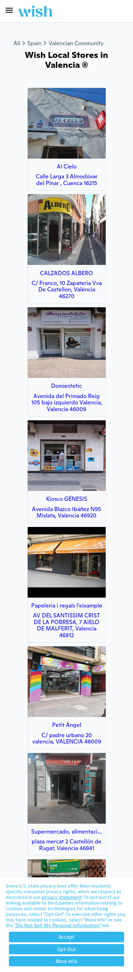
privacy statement (61, 897)
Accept (66, 937)
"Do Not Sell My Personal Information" (58, 925)
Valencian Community (76, 43)
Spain (34, 43)
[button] (9, 10)
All (16, 43)
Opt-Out (66, 949)
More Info (66, 961)
